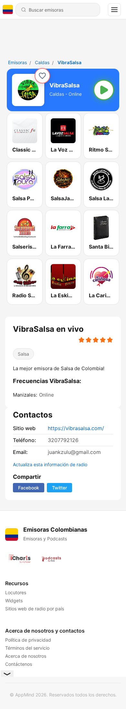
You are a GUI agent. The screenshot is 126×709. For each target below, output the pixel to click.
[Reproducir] (103, 90)
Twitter (59, 487)
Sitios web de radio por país (34, 608)
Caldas (42, 62)
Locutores (15, 592)
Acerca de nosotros (25, 656)
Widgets (14, 600)
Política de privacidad (28, 640)
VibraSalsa (69, 62)
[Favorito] (42, 76)
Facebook (28, 487)
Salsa (23, 354)
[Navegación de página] (114, 9)
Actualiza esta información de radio (50, 464)
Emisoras (17, 62)
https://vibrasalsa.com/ (76, 428)
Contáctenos (18, 664)
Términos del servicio (27, 648)
